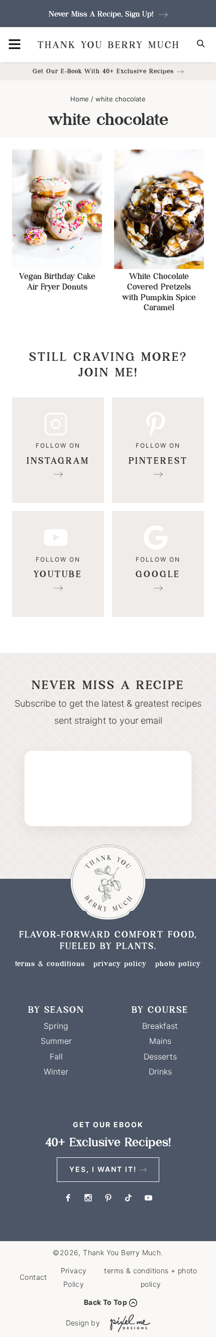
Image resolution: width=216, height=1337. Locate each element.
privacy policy (120, 964)
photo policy (178, 964)
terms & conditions (50, 964)
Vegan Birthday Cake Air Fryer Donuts (57, 282)
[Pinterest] (158, 450)
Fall (56, 1056)
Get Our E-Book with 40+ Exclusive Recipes (103, 71)
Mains (160, 1041)
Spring (56, 1026)
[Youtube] (58, 564)
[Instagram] (58, 450)
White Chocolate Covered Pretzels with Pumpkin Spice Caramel (159, 292)
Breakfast (160, 1026)
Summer (56, 1041)
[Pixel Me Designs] (127, 1323)
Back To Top (105, 1302)
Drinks (160, 1071)
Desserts (160, 1056)
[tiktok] (128, 1198)
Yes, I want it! (103, 1169)
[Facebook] (68, 1198)
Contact (33, 1277)
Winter (56, 1071)
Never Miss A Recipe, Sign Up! (102, 14)
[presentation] (57, 209)
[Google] (158, 564)
